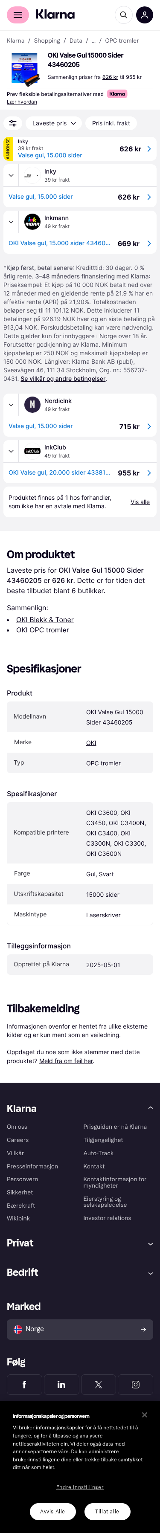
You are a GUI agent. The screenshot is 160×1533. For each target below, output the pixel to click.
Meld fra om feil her (66, 1060)
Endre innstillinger (80, 1487)
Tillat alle (107, 1512)
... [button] (94, 41)
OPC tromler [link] (122, 41)
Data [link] (76, 41)
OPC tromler (103, 763)
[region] (80, 1467)
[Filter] (12, 123)
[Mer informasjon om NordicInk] (11, 405)
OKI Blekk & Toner (45, 619)
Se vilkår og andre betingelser (62, 379)
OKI (91, 743)
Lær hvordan (22, 102)
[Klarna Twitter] (98, 1384)
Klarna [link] (15, 41)
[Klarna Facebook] (24, 1384)
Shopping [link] (47, 41)
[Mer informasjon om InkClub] (11, 451)
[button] (25, 70)
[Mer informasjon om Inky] (11, 175)
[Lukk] (144, 1414)
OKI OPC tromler (42, 630)
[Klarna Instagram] (135, 1384)
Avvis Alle (52, 1512)
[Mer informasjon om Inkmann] (11, 222)
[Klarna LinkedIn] (61, 1384)
